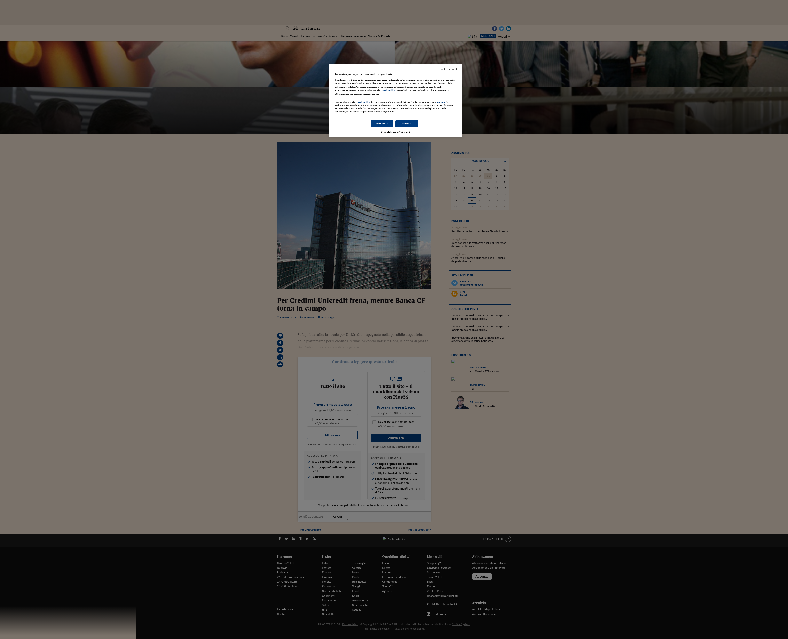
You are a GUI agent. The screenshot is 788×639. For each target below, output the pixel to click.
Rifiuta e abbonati (448, 69)
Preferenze (382, 123)
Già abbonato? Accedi (395, 132)
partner (441, 102)
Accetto (406, 123)
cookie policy (388, 90)
